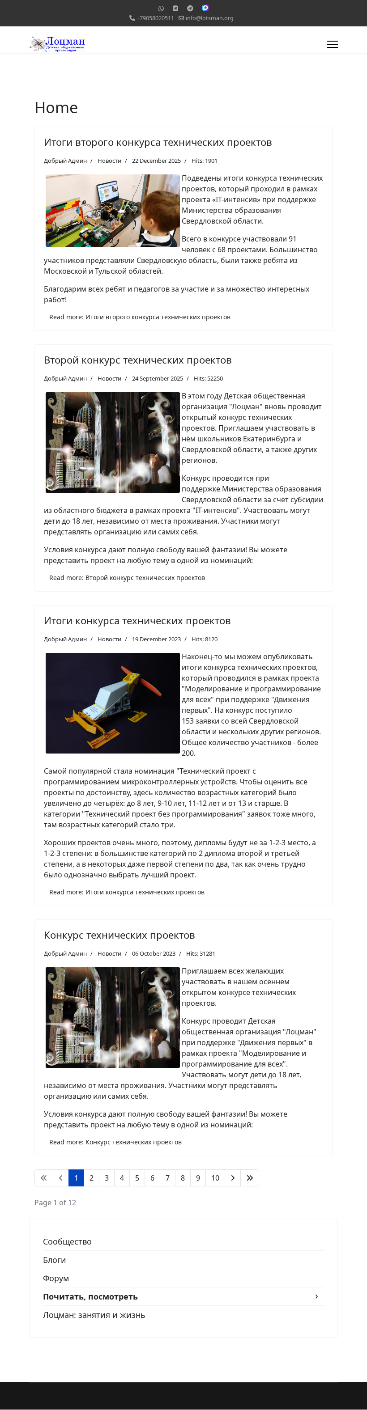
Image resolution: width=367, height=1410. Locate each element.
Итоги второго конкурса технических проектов (158, 141)
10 (215, 1178)
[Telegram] (190, 8)
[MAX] (205, 7)
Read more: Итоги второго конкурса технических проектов (139, 317)
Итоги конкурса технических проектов (137, 620)
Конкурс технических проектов (119, 934)
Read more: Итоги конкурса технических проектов (127, 892)
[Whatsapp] (161, 8)
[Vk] (175, 8)
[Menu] (332, 44)
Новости (109, 161)
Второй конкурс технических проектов (138, 359)
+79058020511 (155, 18)
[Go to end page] (249, 1177)
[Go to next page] (233, 1177)
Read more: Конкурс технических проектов (115, 1142)
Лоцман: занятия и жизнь (94, 1314)
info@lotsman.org (210, 18)
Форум (56, 1278)
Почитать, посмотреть (90, 1296)
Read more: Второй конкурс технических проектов (127, 577)
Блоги (54, 1259)
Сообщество (67, 1241)
